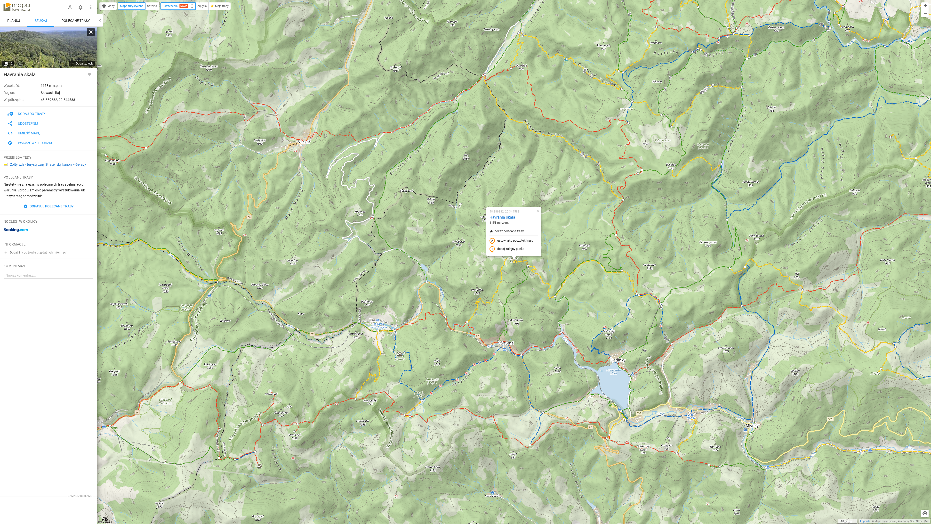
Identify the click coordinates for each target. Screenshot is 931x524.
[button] (105, 155)
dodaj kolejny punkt (510, 249)
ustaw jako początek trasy (515, 240)
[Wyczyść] (91, 32)
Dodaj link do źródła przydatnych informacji (38, 252)
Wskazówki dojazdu (35, 143)
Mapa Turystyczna (885, 521)
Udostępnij (28, 123)
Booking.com (16, 230)
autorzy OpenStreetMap (914, 521)
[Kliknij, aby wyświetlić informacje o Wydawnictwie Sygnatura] (105, 520)
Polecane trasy (76, 21)
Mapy (111, 6)
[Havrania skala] (48, 47)
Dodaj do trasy (31, 114)
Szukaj (41, 21)
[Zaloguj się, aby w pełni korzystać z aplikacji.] (89, 74)
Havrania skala (502, 217)
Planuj (13, 21)
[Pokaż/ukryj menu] (91, 7)
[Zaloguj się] (70, 7)
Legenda (865, 521)
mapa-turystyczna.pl (16, 7)
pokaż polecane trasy (509, 231)
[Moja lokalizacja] (925, 513)
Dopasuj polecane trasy (51, 206)
